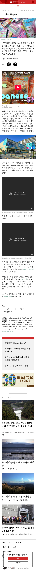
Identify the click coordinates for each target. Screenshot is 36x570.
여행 (3, 542)
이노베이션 (5, 547)
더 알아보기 (18, 563)
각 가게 (24, 279)
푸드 (10, 542)
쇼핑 (14, 547)
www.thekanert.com (8, 332)
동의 (18, 558)
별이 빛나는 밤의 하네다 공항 (16, 366)
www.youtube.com (6, 39)
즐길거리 (19, 542)
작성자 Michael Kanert (10, 59)
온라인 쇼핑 (8, 296)
